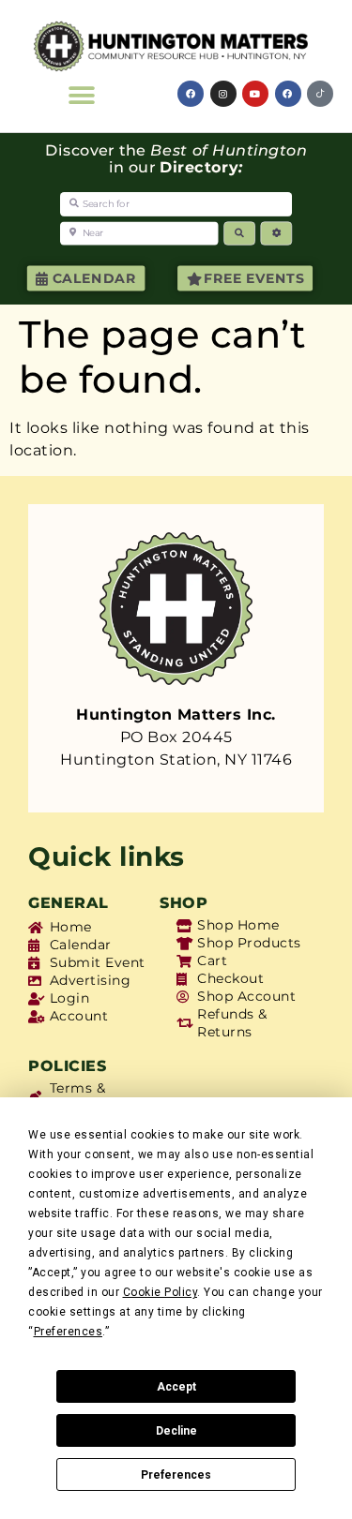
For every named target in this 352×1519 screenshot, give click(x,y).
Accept (176, 1386)
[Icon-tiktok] (320, 94)
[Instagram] (223, 94)
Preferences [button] (68, 1331)
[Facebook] (190, 94)
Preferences (176, 1475)
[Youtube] (255, 94)
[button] (81, 95)
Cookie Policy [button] (160, 1292)
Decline (176, 1430)
